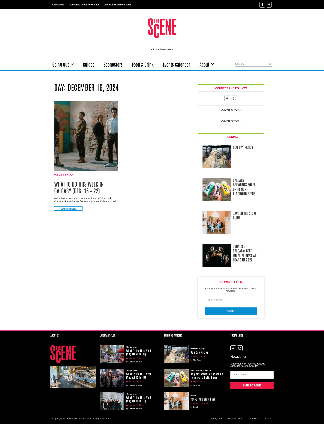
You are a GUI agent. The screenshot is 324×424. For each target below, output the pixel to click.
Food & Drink (143, 64)
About (204, 64)
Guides (88, 64)
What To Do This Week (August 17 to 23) (139, 375)
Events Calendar (176, 64)
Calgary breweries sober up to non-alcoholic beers (244, 187)
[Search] (270, 64)
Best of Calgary (197, 349)
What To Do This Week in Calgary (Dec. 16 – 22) (79, 187)
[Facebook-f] (262, 5)
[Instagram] (269, 5)
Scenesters (113, 64)
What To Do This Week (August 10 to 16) (139, 399)
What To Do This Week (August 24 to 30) (139, 352)
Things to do (63, 175)
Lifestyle (207, 370)
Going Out (60, 64)
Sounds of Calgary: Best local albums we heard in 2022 (244, 253)
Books (193, 396)
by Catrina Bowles (134, 362)
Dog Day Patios (243, 147)
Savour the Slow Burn (244, 215)
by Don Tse (195, 385)
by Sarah (194, 407)
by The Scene (196, 360)
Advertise (254, 418)
